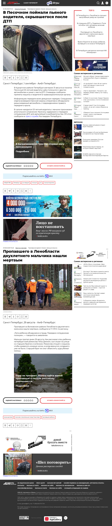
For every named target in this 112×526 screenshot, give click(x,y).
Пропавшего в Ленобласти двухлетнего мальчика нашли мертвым (91, 34)
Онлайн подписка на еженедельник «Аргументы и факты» (84, 483)
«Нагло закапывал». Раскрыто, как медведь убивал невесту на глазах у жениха (95, 92)
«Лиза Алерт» (7, 311)
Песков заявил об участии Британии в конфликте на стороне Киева (95, 133)
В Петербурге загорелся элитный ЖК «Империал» (91, 51)
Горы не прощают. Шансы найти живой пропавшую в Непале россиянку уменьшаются (39, 378)
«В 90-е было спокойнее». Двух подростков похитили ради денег (94, 265)
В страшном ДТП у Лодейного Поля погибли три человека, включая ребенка (91, 25)
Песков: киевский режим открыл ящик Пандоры (94, 125)
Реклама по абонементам (65, 485)
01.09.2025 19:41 (8, 9)
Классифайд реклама (25, 488)
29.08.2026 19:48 (8, 248)
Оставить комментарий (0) (56, 166)
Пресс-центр (40, 483)
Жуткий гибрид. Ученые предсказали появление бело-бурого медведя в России (96, 78)
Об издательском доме (26, 483)
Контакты (21, 485)
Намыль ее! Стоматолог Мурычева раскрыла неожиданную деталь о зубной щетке (95, 280)
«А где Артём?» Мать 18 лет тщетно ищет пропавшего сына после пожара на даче (95, 85)
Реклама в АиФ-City (83, 485)
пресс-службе (31, 116)
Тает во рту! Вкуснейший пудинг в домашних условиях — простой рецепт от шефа (95, 287)
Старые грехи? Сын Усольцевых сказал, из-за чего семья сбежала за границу (95, 107)
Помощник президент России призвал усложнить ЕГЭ (93, 140)
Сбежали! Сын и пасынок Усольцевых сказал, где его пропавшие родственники (96, 114)
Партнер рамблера (36, 517)
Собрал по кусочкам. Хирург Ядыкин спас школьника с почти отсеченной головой (96, 99)
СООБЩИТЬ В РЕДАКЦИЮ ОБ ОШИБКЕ (76, 488)
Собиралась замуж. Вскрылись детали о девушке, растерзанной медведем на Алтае (94, 302)
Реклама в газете (33, 485)
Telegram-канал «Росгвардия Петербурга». (17, 72)
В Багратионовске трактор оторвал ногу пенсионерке (40, 145)
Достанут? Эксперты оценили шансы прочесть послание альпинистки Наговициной (96, 273)
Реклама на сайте (47, 485)
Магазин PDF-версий (54, 483)
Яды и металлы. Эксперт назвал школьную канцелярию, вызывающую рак (94, 295)
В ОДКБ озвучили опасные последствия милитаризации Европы (95, 154)
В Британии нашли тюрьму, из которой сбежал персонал (93, 147)
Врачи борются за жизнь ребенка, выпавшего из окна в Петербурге (91, 43)
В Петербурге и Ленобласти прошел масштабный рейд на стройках (91, 16)
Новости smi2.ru (10, 241)
